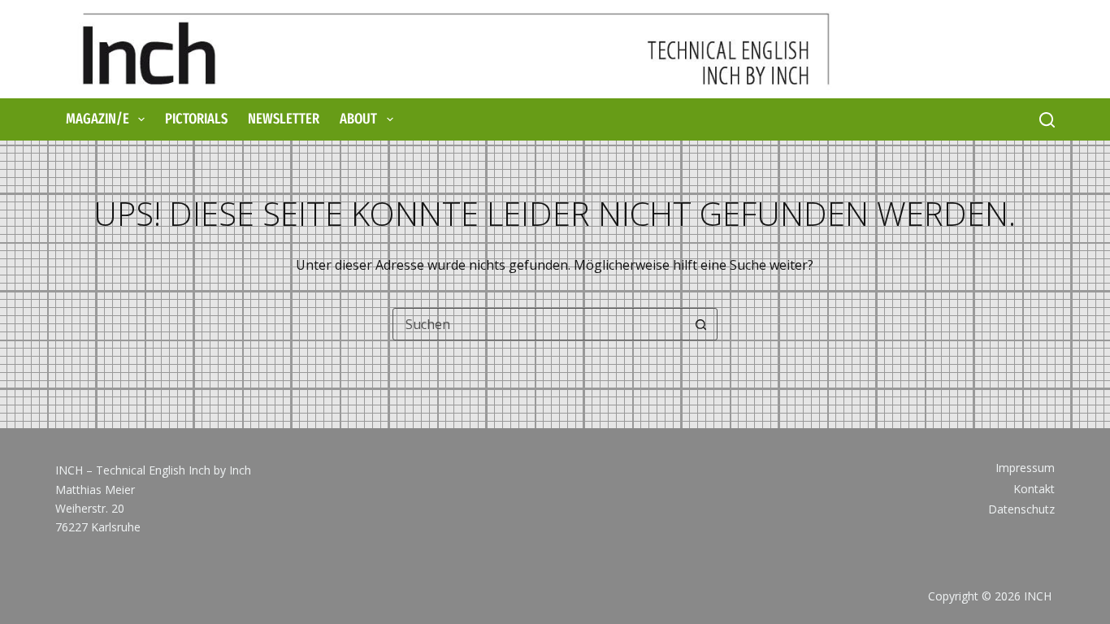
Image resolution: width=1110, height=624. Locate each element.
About (358, 119)
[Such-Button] (701, 324)
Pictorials (196, 119)
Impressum (1025, 468)
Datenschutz (1021, 509)
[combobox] (539, 324)
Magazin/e (97, 119)
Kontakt (1034, 489)
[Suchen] (1047, 120)
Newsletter (283, 119)
